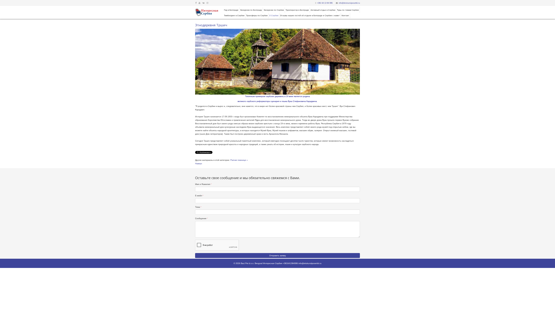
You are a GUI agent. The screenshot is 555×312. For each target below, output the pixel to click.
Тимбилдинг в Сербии (234, 16)
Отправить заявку (277, 255)
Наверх (198, 163)
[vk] (203, 3)
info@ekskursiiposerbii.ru (349, 3)
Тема (198, 207)
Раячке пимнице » (239, 160)
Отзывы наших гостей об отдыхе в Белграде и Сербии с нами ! (310, 16)
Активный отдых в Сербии (323, 10)
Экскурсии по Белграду (251, 10)
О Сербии (274, 16)
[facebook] (196, 3)
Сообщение (201, 218)
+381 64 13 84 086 (325, 3)
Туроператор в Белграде (297, 10)
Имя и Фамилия (203, 184)
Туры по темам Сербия (348, 10)
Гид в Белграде (231, 10)
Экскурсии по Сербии (274, 10)
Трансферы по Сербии (257, 16)
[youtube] (199, 3)
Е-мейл (199, 195)
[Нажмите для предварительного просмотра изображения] (277, 62)
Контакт (345, 16)
